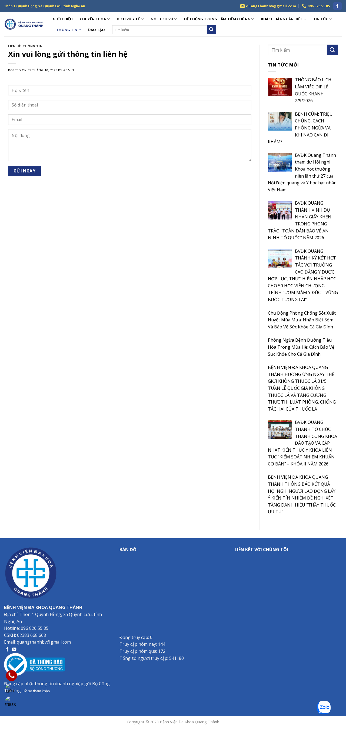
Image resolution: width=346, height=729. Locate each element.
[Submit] (211, 29)
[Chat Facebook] (11, 703)
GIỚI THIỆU (63, 18)
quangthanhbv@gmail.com (44, 642)
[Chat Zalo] (11, 689)
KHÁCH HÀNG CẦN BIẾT (282, 18)
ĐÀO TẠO (96, 29)
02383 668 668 (31, 635)
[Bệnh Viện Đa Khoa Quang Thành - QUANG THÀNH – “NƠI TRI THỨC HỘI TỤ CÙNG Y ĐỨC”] (24, 24)
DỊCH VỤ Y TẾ (128, 18)
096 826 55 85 (34, 628)
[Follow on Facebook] (337, 6)
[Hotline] (11, 676)
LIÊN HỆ (14, 46)
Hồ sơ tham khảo (36, 690)
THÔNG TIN (66, 29)
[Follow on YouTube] (14, 649)
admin (68, 70)
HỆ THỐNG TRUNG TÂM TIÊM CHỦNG (217, 18)
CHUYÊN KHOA (93, 18)
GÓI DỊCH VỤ (162, 18)
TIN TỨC (320, 18)
